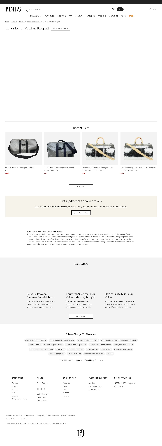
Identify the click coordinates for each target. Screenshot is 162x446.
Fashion (102, 16)
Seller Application (43, 394)
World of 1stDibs (117, 16)
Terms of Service (56, 423)
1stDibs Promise (94, 389)
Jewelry (79, 16)
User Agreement (29, 416)
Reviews (66, 396)
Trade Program (42, 383)
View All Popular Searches (81, 360)
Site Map (23, 419)
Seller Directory (42, 400)
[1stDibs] (13, 9)
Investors (66, 392)
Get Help (91, 383)
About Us (66, 383)
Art (70, 16)
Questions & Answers (19, 399)
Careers (65, 389)
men (80, 244)
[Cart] (154, 9)
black (46, 236)
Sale (131, 16)
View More (81, 187)
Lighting (62, 16)
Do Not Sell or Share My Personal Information (61, 416)
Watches (91, 16)
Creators (14, 22)
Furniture (49, 16)
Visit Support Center (95, 386)
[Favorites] (150, 9)
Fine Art (14, 389)
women (29, 244)
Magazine (124, 383)
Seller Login (41, 397)
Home (7, 22)
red (100, 236)
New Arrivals (35, 16)
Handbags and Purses (33, 22)
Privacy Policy (40, 416)
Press (65, 386)
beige (104, 236)
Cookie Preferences (12, 419)
